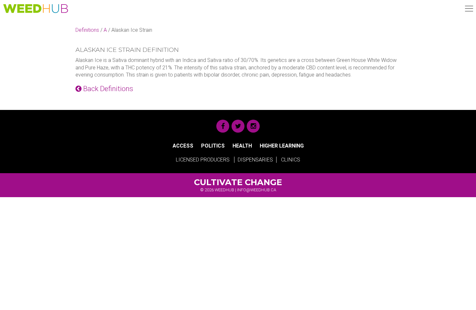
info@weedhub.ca (256, 189)
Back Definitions (107, 89)
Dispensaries (255, 160)
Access (183, 146)
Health (242, 146)
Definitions (87, 30)
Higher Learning (282, 146)
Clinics (290, 160)
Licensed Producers (203, 160)
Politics (213, 146)
